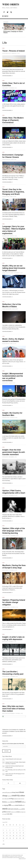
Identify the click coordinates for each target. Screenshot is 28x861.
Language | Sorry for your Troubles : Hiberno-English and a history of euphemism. (13, 230)
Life (3, 48)
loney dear (13, 805)
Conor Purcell (6, 676)
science (18, 812)
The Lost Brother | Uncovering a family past (12, 672)
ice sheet (8, 802)
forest (23, 798)
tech (24, 811)
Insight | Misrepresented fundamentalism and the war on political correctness (12, 377)
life (10, 805)
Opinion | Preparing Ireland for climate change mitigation (13, 602)
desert (3, 798)
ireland (18, 801)
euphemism (16, 798)
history (4, 802)
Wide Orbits (10, 4)
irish (22, 802)
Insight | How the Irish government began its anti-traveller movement (13, 452)
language (6, 805)
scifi (20, 811)
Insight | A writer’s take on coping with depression (13, 638)
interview (12, 802)
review (9, 812)
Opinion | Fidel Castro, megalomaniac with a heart (13, 491)
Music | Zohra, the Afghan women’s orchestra (13, 340)
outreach (16, 809)
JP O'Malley (5, 495)
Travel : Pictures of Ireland (13, 50)
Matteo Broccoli (6, 53)
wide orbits (9, 814)
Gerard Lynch (5, 196)
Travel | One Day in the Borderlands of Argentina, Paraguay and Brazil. (13, 191)
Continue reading (7, 75)
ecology (11, 798)
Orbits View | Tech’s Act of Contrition (13, 84)
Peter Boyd (5, 641)
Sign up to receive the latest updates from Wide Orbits (13, 743)
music (5, 808)
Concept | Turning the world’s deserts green (13, 759)
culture (22, 795)
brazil (17, 792)
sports (23, 811)
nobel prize (11, 809)
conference (9, 795)
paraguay (19, 809)
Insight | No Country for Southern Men (12, 414)
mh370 (23, 805)
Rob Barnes (5, 382)
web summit (4, 814)
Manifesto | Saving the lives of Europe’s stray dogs (14, 566)
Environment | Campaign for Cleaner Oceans (13, 32)
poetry (23, 809)
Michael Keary (6, 607)
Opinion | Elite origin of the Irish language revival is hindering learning (13, 530)
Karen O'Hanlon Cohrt (7, 272)
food (21, 798)
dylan (8, 798)
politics (4, 812)
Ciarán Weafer (6, 535)
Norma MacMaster (6, 309)
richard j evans (13, 811)
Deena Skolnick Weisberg (8, 713)
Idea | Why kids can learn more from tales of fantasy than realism (13, 708)
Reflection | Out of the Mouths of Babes (11, 305)
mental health (18, 805)
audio (11, 792)
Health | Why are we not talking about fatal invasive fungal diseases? (13, 268)
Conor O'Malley (6, 159)
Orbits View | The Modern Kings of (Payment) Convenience (13, 120)
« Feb (3, 844)
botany (14, 792)
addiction (3, 792)
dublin (6, 798)
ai (6, 792)
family (19, 798)
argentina (8, 792)
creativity (16, 795)
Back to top (22, 858)
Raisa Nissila (5, 570)
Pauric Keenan (5, 343)
